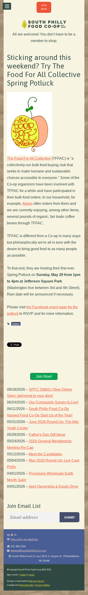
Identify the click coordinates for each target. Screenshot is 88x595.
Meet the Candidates (45, 454)
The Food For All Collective (29, 158)
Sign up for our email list (24, 539)
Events (15, 323)
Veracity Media (42, 585)
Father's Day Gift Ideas (47, 434)
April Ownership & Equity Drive (53, 486)
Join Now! (44, 376)
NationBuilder (27, 585)
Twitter (22, 574)
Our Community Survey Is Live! (53, 402)
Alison (27, 203)
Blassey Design (36, 581)
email (32, 574)
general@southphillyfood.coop (28, 550)
